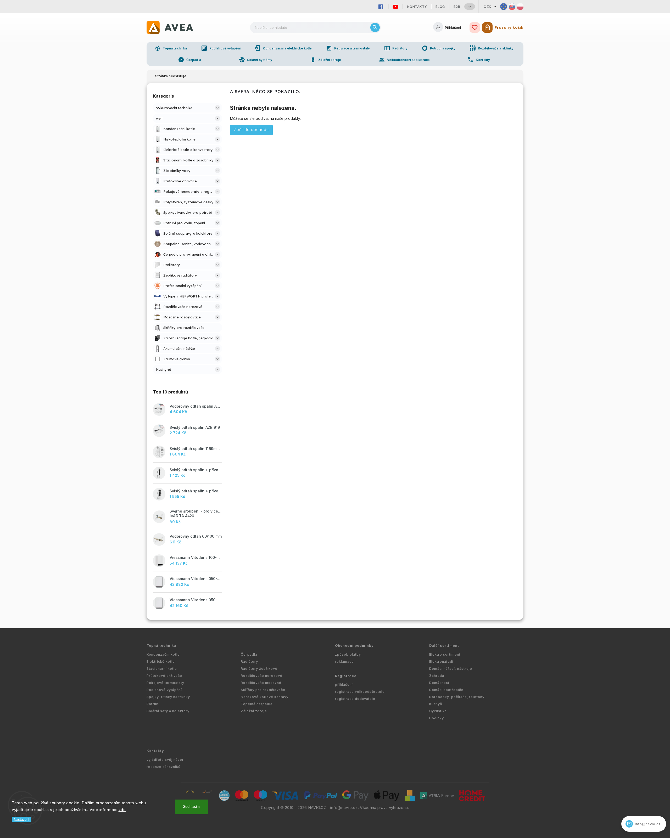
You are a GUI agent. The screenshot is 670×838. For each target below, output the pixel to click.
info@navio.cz (344, 808)
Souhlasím (191, 806)
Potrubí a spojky (439, 48)
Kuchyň (435, 704)
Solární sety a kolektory (168, 711)
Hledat (375, 27)
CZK (488, 6)
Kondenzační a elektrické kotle (283, 48)
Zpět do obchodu (251, 129)
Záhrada (436, 676)
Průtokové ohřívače (164, 676)
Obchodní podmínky (354, 646)
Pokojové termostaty (165, 683)
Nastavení (21, 820)
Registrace (345, 676)
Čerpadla (189, 60)
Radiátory (395, 48)
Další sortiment (444, 646)
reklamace (344, 661)
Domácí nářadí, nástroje (450, 669)
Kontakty (417, 6)
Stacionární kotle (162, 669)
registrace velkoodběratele (360, 692)
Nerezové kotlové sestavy (264, 697)
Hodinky (436, 718)
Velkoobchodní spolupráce (404, 60)
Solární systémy (255, 60)
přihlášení (344, 685)
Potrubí (153, 704)
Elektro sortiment (444, 654)
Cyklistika (438, 711)
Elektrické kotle (161, 661)
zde (122, 809)
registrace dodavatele (355, 699)
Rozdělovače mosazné (261, 683)
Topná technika (170, 48)
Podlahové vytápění (221, 48)
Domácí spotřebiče (446, 690)
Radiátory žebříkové (259, 669)
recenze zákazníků (164, 767)
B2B (457, 6)
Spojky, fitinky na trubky (168, 697)
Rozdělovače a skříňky (491, 48)
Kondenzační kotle (163, 654)
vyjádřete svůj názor (165, 760)
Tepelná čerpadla (256, 704)
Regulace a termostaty (348, 48)
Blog (440, 6)
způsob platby (348, 654)
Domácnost (439, 683)
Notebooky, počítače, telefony (456, 697)
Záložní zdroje (325, 60)
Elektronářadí (441, 661)
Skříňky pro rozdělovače (263, 690)
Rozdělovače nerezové (261, 676)
